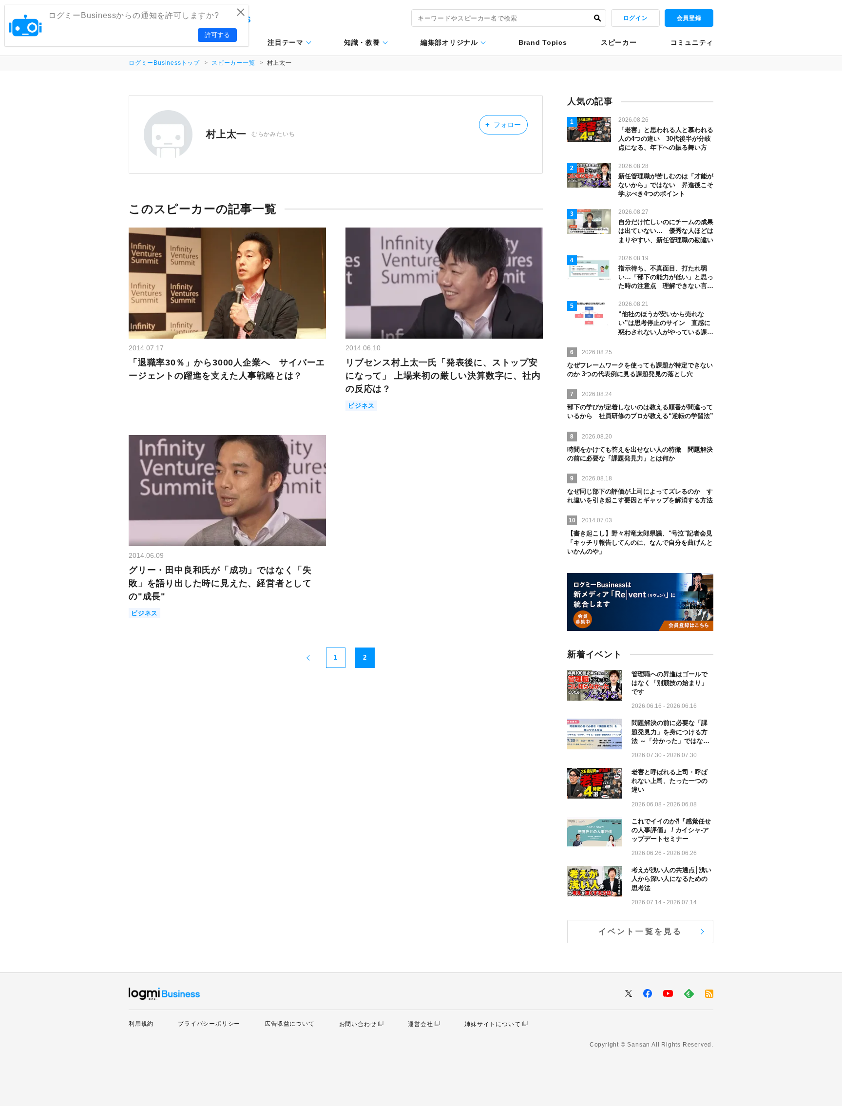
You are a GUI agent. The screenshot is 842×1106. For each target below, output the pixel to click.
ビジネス (361, 405)
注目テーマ (286, 42)
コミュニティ (691, 42)
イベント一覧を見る (640, 931)
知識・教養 (362, 42)
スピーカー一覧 (233, 63)
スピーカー (619, 42)
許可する (217, 34)
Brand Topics (542, 42)
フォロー (503, 124)
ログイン (635, 18)
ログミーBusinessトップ (164, 63)
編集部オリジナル (449, 42)
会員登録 (689, 18)
